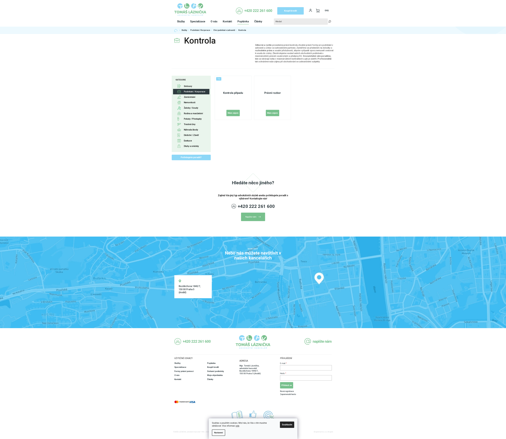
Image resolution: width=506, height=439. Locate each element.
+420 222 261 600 (256, 206)
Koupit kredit (290, 11)
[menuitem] (180, 21)
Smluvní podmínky (215, 371)
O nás (177, 375)
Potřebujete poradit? (191, 157)
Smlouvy (188, 86)
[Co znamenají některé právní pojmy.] (237, 416)
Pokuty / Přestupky (193, 119)
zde (237, 426)
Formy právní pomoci (184, 371)
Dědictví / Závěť (191, 135)
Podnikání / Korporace (194, 91)
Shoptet (330, 432)
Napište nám (250, 217)
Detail (233, 113)
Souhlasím (287, 424)
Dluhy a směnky (191, 146)
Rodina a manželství (193, 113)
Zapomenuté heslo (288, 394)
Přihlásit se (286, 385)
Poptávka (211, 363)
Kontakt (177, 379)
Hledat (330, 21)
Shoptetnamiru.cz (320, 432)
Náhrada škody (191, 129)
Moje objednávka (215, 375)
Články (210, 379)
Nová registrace (287, 391)
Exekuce (188, 140)
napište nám (322, 341)
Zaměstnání (189, 97)
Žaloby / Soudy (191, 108)
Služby (177, 363)
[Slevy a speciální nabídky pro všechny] (269, 416)
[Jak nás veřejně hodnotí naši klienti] (253, 416)
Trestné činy (189, 124)
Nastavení (218, 433)
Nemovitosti (189, 102)
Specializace (180, 367)
